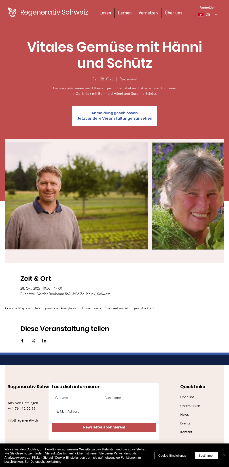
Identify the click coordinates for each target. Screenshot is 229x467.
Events (185, 423)
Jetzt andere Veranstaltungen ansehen (114, 118)
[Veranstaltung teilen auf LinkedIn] (44, 340)
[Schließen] (223, 455)
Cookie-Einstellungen (173, 455)
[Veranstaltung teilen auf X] (33, 340)
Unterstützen (190, 405)
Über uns (187, 397)
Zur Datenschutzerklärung (43, 461)
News (184, 414)
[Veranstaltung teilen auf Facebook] (22, 340)
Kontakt (186, 432)
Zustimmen (206, 455)
